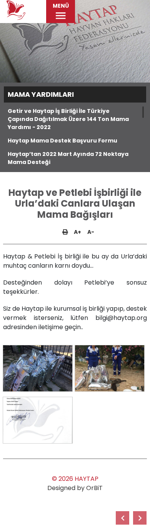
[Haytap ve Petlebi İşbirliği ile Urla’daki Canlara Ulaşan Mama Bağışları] (37, 368)
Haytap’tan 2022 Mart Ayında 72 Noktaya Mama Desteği (68, 158)
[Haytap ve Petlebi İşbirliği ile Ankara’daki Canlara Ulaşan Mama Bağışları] (140, 518)
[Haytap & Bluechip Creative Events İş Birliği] (122, 518)
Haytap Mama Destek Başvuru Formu (62, 140)
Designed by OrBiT (75, 488)
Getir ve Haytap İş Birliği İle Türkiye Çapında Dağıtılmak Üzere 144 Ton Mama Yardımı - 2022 (68, 119)
